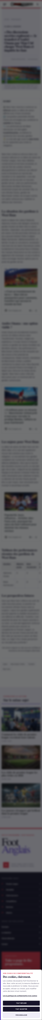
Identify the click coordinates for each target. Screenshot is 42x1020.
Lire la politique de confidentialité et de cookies (20, 996)
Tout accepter (21, 1009)
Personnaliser (21, 1015)
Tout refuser (21, 1003)
